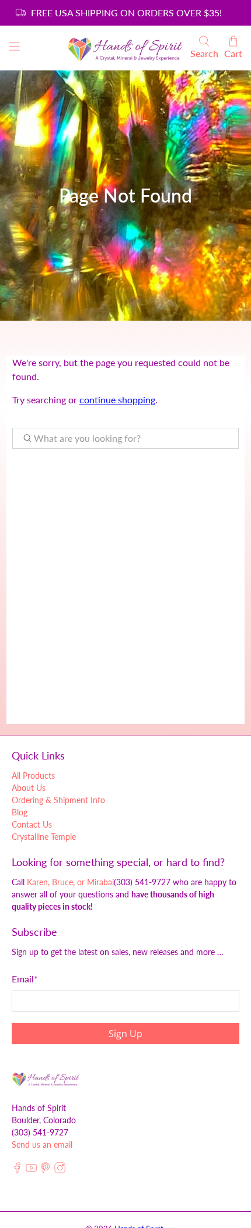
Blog (19, 812)
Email (25, 978)
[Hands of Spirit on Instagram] (59, 1170)
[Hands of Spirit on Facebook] (17, 1170)
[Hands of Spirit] (126, 48)
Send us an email (42, 1144)
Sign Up (125, 1033)
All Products (33, 775)
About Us (29, 788)
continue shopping (117, 399)
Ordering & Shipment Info (58, 800)
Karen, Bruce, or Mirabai (70, 882)
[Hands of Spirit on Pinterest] (45, 1170)
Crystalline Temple (44, 837)
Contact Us (32, 824)
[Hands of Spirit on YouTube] (31, 1170)
